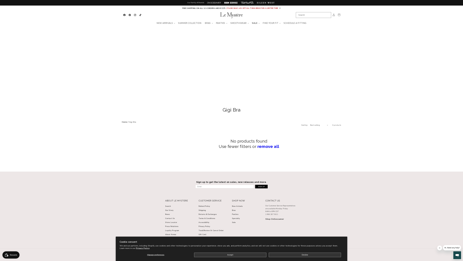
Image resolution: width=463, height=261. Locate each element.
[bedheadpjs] (247, 3)
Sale (234, 222)
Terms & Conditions (207, 218)
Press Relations (171, 226)
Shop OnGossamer (274, 219)
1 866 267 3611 (271, 214)
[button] (165, 23)
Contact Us (170, 218)
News (167, 214)
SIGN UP (261, 186)
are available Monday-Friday (276, 209)
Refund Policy (204, 206)
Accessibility (204, 222)
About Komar (170, 234)
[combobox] (313, 15)
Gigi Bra (231, 110)
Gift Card (202, 234)
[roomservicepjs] (231, 3)
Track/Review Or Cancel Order (211, 230)
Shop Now (238, 200)
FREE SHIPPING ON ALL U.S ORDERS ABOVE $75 (204, 8)
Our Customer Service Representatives (280, 206)
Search (168, 206)
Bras (234, 210)
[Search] (328, 15)
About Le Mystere (176, 200)
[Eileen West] (265, 3)
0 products (336, 125)
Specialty (236, 218)
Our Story (169, 210)
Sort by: (304, 125)
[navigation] (231, 122)
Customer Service (210, 200)
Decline (305, 255)
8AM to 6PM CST (272, 211)
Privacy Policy (143, 248)
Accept (230, 255)
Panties (235, 214)
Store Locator (171, 222)
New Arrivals (237, 206)
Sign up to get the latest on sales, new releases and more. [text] (231, 182)
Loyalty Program (172, 230)
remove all (268, 146)
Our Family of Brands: (196, 3)
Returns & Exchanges (208, 214)
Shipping (202, 210)
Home (124, 122)
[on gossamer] (214, 3)
